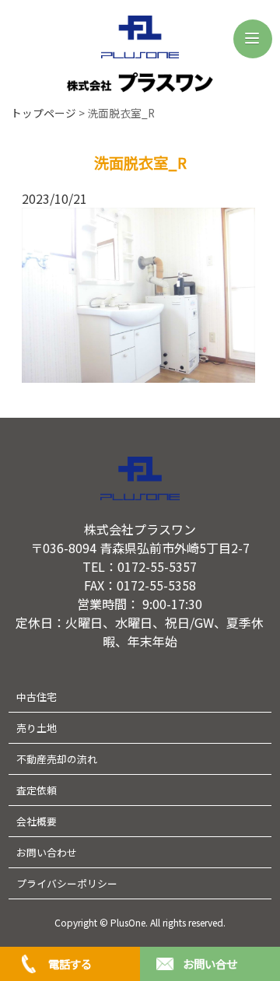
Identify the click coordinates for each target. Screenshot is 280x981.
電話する (70, 963)
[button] (252, 38)
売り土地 (36, 727)
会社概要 (36, 821)
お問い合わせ (46, 852)
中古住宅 (36, 696)
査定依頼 (36, 790)
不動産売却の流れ (56, 759)
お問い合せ (210, 963)
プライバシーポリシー (66, 883)
